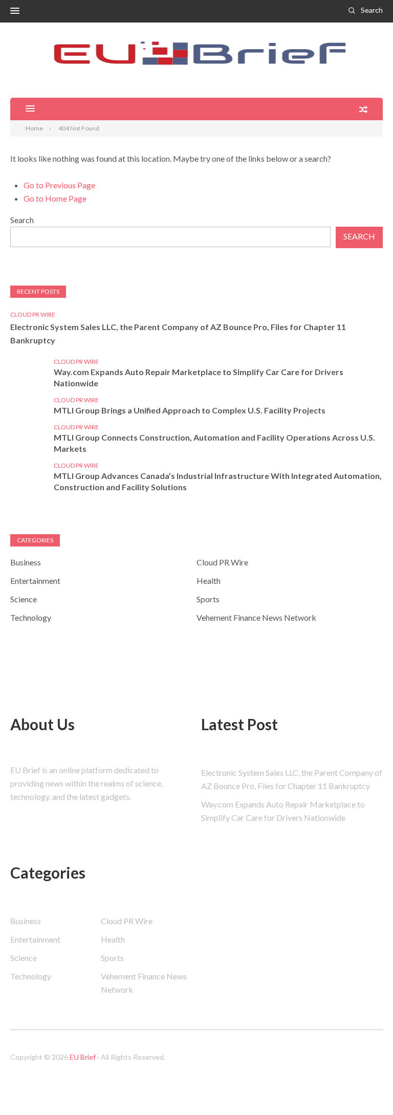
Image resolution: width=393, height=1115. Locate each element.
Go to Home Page (55, 198)
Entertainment (35, 580)
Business (25, 562)
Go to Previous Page (59, 185)
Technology (30, 617)
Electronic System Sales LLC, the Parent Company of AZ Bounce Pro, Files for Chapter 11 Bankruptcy (178, 333)
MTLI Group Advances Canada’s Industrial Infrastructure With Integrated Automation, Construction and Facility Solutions (218, 481)
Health (208, 580)
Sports (208, 599)
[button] (14, 11)
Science (23, 599)
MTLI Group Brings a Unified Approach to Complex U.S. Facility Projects (189, 410)
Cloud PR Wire (32, 314)
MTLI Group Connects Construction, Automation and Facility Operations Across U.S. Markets (214, 442)
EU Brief (83, 1057)
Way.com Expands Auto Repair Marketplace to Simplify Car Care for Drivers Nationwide (198, 377)
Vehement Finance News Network (256, 617)
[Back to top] (364, 1086)
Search (372, 10)
